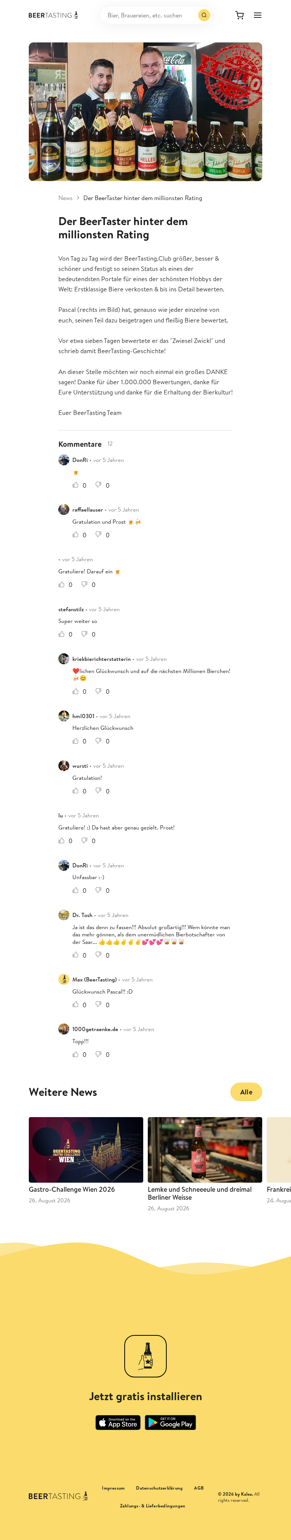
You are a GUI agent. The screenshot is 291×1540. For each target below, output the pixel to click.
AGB (198, 1488)
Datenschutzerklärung (159, 1488)
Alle (246, 1092)
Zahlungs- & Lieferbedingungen (153, 1506)
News (65, 198)
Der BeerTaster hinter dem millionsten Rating (142, 198)
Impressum (113, 1488)
